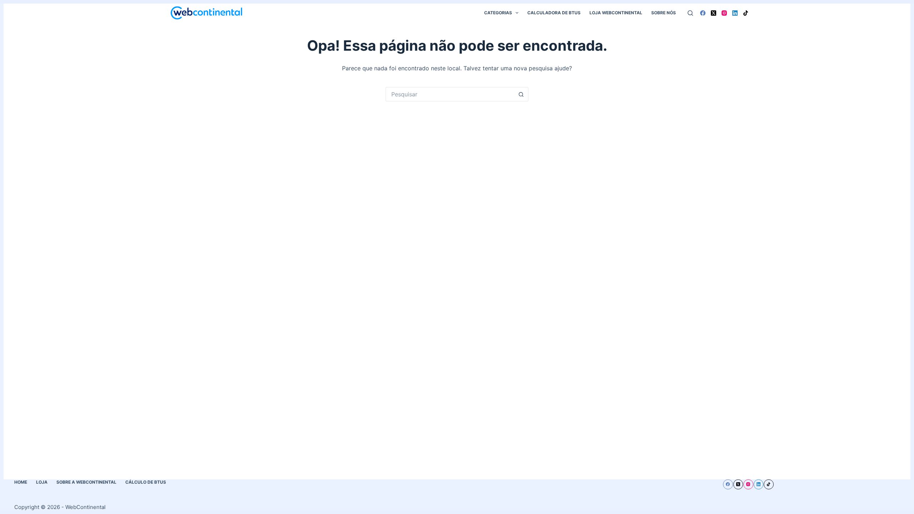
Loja (41, 482)
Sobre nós (663, 12)
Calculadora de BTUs (554, 12)
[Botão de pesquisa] (521, 94)
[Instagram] (724, 13)
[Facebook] (702, 13)
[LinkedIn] (735, 13)
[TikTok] (745, 13)
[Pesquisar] (690, 13)
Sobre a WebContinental (86, 482)
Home (20, 482)
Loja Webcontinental (615, 12)
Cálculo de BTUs (145, 482)
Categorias (498, 12)
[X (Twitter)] (713, 13)
